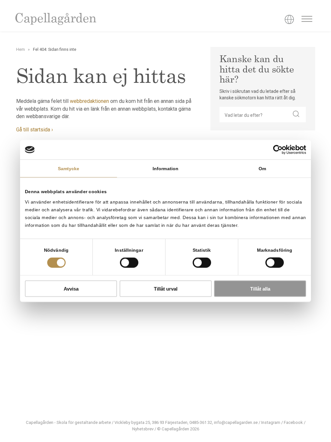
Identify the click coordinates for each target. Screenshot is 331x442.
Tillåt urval (165, 288)
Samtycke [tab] (69, 168)
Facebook (293, 422)
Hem (20, 49)
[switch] (129, 263)
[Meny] (306, 20)
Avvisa (71, 288)
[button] (296, 114)
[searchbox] (253, 114)
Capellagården (55, 19)
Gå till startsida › (34, 130)
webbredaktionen (89, 101)
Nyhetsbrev (143, 428)
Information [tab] (165, 168)
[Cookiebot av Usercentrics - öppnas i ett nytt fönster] (278, 150)
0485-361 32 (200, 422)
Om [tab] (262, 168)
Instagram (270, 422)
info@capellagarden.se (236, 422)
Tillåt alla (260, 288)
